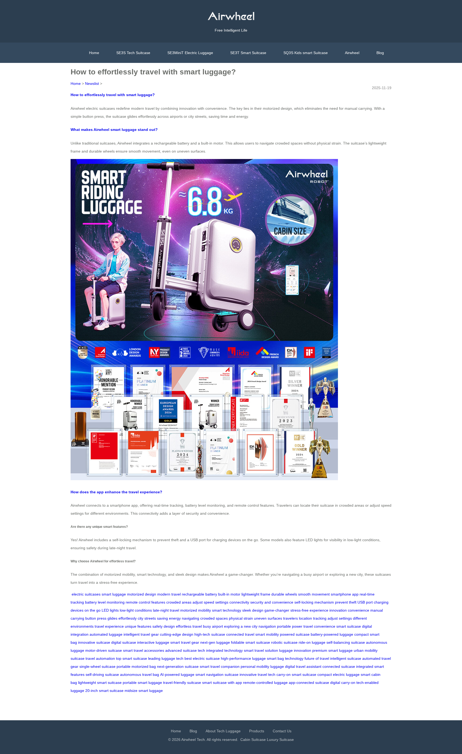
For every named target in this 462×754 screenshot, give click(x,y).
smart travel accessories (143, 650)
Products (256, 731)
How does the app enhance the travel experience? (116, 492)
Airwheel (352, 53)
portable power (289, 626)
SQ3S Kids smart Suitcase (305, 53)
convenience (358, 610)
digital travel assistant (303, 666)
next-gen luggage (215, 642)
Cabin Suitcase (253, 739)
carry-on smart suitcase (296, 674)
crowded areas (178, 602)
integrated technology (224, 650)
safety (157, 626)
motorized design (141, 594)
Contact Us (282, 731)
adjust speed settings (210, 602)
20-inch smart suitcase (104, 690)
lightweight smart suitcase (100, 682)
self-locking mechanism (314, 602)
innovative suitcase (94, 642)
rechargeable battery (199, 594)
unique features (138, 626)
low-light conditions (136, 610)
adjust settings (340, 618)
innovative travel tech (257, 674)
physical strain (241, 618)
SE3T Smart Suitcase (248, 53)
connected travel (240, 634)
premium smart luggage (332, 650)
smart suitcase (348, 626)
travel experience (109, 626)
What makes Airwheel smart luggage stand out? (114, 129)
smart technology (226, 610)
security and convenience (271, 602)
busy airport (213, 626)
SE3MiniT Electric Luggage (190, 53)
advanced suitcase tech (185, 650)
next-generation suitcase (178, 666)
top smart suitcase (131, 658)
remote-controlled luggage (265, 682)
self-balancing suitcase (345, 642)
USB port (365, 602)
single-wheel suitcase (97, 666)
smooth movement (314, 594)
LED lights (110, 610)
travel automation (100, 658)
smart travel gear (184, 642)
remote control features (145, 602)
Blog (380, 53)
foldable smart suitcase (250, 642)
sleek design (252, 610)
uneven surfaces (268, 618)
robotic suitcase (284, 642)
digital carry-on (342, 682)
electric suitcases (86, 594)
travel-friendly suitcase (182, 682)
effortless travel (189, 626)
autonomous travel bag (139, 674)
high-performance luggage (243, 658)
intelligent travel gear (141, 634)
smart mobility (267, 634)
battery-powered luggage (332, 634)
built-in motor (229, 594)
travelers (290, 618)
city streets (147, 618)
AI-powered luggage (177, 674)
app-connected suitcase (309, 682)
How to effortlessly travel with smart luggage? (113, 95)
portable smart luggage (142, 682)
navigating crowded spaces (205, 618)
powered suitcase (295, 634)
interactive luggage (153, 642)
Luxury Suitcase (280, 739)
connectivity (239, 602)
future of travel (317, 658)
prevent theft (345, 602)
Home (94, 53)
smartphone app (345, 594)
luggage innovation (295, 650)
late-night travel (166, 610)
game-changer (276, 610)
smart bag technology (285, 658)
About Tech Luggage (223, 731)
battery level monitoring (105, 602)
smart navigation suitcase (216, 674)
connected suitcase (338, 666)
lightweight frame (255, 594)
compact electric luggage (338, 674)
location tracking (312, 618)
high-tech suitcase (209, 634)
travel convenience (319, 626)
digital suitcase (123, 642)
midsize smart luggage (144, 690)
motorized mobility (195, 610)
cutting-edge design (176, 634)
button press (95, 618)
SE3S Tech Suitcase (133, 53)
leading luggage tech (165, 658)
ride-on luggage (312, 642)
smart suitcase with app (222, 682)
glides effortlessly (122, 618)
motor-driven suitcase (103, 650)
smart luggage (114, 594)
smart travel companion (220, 666)
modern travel (169, 594)
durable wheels (284, 594)
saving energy (169, 618)
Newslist (92, 83)
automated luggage (106, 634)
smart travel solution (261, 650)
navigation (267, 626)
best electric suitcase (202, 658)
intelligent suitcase (345, 658)
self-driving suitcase (102, 674)
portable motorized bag (136, 666)
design (169, 626)
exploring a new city (240, 626)
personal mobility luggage (262, 666)
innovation (338, 610)
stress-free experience (309, 610)
